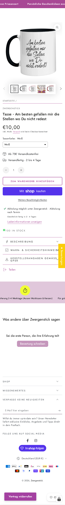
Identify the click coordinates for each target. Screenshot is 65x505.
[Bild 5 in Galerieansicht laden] (51, 89)
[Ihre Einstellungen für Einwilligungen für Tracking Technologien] (59, 499)
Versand (16, 131)
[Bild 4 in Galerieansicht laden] (42, 89)
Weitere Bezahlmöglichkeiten (32, 200)
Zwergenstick (11, 108)
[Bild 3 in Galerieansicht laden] (32, 89)
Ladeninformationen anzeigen (24, 221)
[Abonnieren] (60, 411)
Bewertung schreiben (32, 344)
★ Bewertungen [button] (62, 256)
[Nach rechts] (61, 89)
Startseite (9, 100)
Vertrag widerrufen (20, 496)
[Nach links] (4, 89)
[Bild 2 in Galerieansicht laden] (23, 89)
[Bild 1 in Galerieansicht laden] (14, 89)
